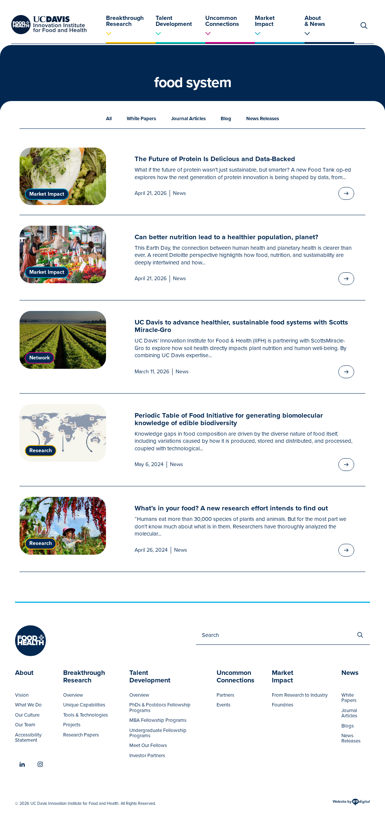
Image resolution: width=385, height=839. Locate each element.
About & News (315, 20)
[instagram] (40, 764)
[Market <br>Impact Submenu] (280, 35)
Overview (73, 695)
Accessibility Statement (28, 737)
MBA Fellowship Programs (157, 720)
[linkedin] (22, 764)
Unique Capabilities (84, 705)
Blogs (347, 726)
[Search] (360, 635)
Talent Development (174, 20)
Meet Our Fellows (148, 745)
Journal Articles (188, 118)
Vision (22, 695)
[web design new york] (351, 805)
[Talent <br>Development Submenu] (180, 35)
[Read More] (346, 193)
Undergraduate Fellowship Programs (157, 733)
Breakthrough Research (125, 20)
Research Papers (81, 735)
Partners (225, 695)
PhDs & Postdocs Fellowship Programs (160, 707)
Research (40, 450)
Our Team (25, 724)
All (109, 118)
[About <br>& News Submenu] (329, 35)
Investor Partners (147, 755)
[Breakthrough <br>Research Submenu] (131, 35)
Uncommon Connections (222, 20)
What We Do (28, 705)
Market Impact (264, 20)
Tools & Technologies (85, 715)
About (24, 673)
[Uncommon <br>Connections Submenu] (230, 35)
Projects (71, 724)
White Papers (141, 118)
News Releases (262, 118)
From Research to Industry (299, 695)
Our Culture (27, 715)
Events (223, 705)
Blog (226, 118)
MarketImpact (282, 677)
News (179, 193)
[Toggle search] (364, 25)
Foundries (282, 705)
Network (39, 358)
